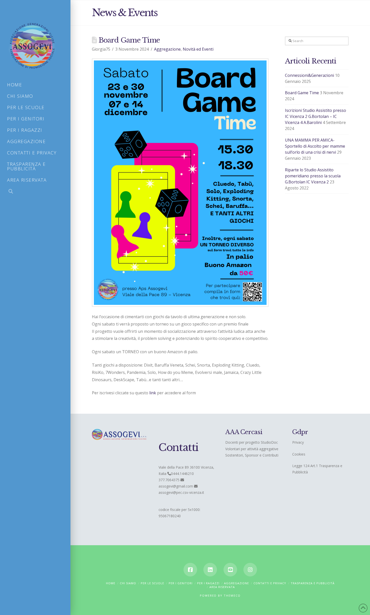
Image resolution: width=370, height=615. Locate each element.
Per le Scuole (152, 583)
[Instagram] (250, 569)
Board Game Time (302, 92)
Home (110, 583)
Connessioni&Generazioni (309, 75)
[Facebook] (190, 569)
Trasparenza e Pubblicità (313, 583)
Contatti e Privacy (269, 583)
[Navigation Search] (35, 192)
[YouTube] (230, 569)
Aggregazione (167, 49)
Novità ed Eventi (198, 49)
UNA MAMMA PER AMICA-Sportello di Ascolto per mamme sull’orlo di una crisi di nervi (315, 146)
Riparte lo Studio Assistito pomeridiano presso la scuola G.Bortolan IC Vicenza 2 (313, 176)
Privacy (298, 442)
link (152, 393)
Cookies (298, 454)
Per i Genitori (181, 583)
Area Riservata (222, 587)
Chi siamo (128, 583)
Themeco (232, 595)
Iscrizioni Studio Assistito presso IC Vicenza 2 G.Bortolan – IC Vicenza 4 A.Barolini (315, 116)
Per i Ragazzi (208, 583)
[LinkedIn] (210, 569)
